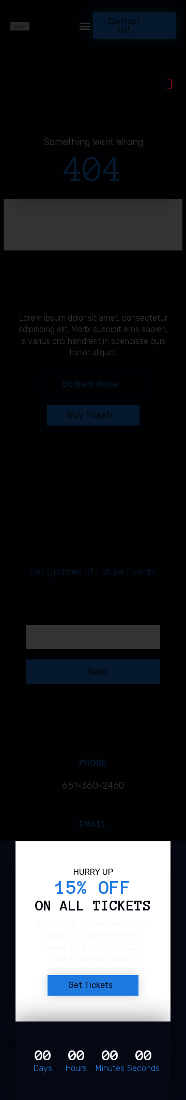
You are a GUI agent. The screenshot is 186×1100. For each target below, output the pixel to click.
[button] (167, 84)
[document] (93, 550)
